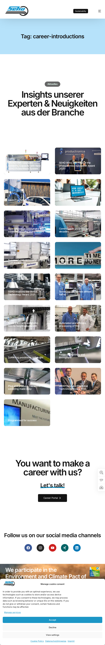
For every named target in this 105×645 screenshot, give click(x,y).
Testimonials (14, 236)
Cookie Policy (37, 641)
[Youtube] (52, 548)
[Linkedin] (77, 548)
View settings (52, 635)
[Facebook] (28, 548)
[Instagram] (40, 548)
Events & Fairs (15, 204)
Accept (52, 620)
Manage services (12, 612)
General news (15, 173)
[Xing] (64, 548)
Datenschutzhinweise (55, 641)
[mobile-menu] (97, 11)
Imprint (71, 641)
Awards (63, 173)
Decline (52, 627)
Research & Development (18, 299)
